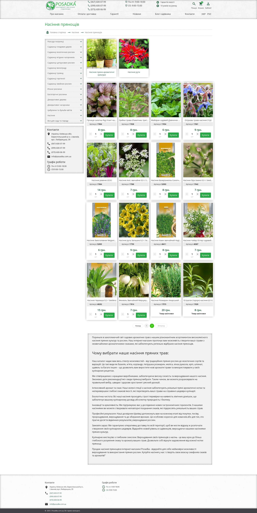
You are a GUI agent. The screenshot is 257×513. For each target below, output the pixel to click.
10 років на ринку (166, 5)
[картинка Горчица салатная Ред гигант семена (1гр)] (102, 100)
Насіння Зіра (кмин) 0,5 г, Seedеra (198, 180)
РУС (209, 14)
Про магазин (56, 13)
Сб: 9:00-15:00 (135, 5)
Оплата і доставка (87, 13)
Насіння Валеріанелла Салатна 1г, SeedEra (170, 180)
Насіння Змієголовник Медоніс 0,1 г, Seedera (107, 240)
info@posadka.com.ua (58, 504)
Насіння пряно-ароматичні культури (101, 73)
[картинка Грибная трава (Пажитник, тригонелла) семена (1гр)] (134, 100)
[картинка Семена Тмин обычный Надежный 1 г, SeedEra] (166, 220)
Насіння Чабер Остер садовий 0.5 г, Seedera (203, 240)
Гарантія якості (165, 2)
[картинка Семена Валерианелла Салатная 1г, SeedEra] (166, 160)
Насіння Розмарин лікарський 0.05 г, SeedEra (172, 300)
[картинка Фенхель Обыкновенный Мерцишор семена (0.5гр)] (134, 280)
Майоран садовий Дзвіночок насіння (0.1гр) (171, 120)
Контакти (189, 13)
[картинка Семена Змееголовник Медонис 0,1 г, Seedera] (102, 220)
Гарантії (114, 13)
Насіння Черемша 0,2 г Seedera (101, 300)
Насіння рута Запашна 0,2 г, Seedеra (135, 240)
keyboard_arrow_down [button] (81, 41)
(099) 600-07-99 (98, 5)
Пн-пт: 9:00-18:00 (136, 1)
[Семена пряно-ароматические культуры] (102, 54)
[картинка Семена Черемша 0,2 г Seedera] (102, 280)
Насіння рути (134, 72)
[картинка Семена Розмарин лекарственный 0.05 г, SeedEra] (166, 280)
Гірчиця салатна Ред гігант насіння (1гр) (105, 120)
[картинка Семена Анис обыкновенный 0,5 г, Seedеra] (134, 160)
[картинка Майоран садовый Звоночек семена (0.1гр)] (166, 100)
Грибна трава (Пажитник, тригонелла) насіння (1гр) (142, 120)
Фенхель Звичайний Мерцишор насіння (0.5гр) (141, 300)
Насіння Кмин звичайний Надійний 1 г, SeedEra (173, 240)
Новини (137, 13)
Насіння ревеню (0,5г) (102, 180)
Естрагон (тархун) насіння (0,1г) (198, 300)
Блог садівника (163, 13)
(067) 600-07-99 (98, 1)
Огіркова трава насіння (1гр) (198, 120)
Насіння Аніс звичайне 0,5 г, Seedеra (136, 180)
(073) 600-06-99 (98, 9)
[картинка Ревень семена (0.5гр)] (102, 160)
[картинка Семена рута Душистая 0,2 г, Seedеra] (134, 220)
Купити (109, 135)
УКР (204, 14)
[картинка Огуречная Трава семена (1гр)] (198, 100)
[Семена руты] (134, 54)
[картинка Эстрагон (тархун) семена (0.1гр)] (198, 280)
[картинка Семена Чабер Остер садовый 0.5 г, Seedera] (198, 220)
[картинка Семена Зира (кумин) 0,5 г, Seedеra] (198, 160)
